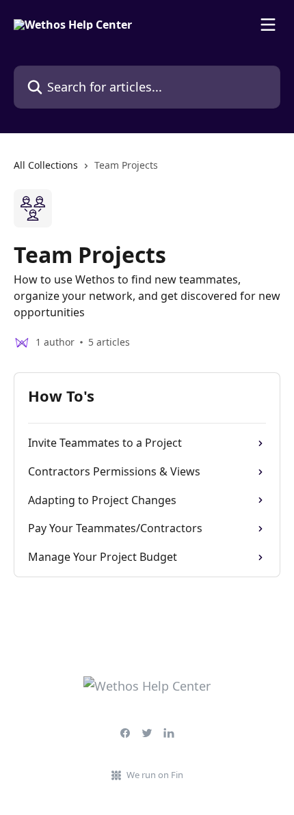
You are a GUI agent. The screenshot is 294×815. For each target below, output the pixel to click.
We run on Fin (154, 775)
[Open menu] (268, 24)
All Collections (46, 164)
